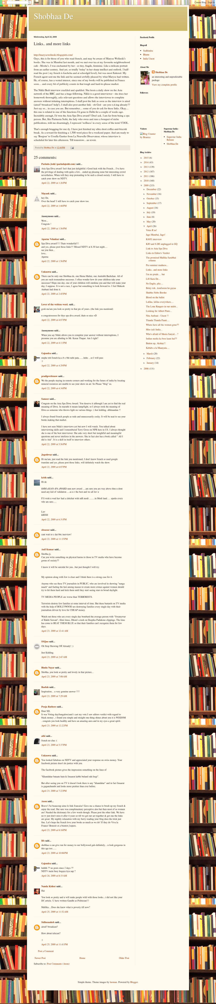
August (150, 207)
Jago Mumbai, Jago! (155, 234)
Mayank (45, 193)
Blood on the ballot (155, 297)
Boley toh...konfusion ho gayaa (161, 288)
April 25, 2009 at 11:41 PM (54, 944)
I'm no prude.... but (155, 274)
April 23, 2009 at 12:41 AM (54, 630)
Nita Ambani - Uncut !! (157, 315)
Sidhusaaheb (47, 922)
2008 (146, 368)
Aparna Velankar (50, 239)
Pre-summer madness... (157, 265)
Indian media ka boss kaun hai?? (161, 338)
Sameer (45, 399)
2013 (146, 166)
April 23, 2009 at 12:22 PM (54, 725)
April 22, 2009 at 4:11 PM (53, 342)
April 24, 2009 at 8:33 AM (54, 875)
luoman (113, 982)
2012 (146, 171)
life (43, 840)
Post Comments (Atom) (58, 963)
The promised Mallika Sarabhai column (161, 259)
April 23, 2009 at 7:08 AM (54, 676)
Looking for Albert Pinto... (159, 310)
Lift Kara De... (153, 278)
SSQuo (44, 641)
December (152, 189)
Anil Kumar (47, 549)
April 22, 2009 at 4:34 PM (53, 388)
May (149, 221)
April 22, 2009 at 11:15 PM (54, 538)
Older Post (124, 958)
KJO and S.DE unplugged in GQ (161, 243)
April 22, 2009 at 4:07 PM (53, 319)
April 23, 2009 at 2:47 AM (54, 657)
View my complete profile (164, 84)
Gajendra (46, 353)
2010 (146, 180)
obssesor (45, 530)
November (152, 193)
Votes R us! (151, 230)
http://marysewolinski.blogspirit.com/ (53, 54)
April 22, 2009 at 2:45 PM (53, 293)
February (151, 358)
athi (43, 736)
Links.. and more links (157, 269)
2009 (146, 185)
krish (44, 477)
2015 (146, 157)
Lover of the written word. (54, 304)
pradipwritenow (49, 376)
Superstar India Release (174, 138)
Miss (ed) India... (154, 329)
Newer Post (40, 958)
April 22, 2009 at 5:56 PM (53, 444)
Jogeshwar (46, 454)
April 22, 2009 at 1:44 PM (53, 205)
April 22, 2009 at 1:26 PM (53, 182)
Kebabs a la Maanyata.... (157, 347)
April (149, 226)
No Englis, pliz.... (154, 283)
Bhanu (146, 54)
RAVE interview (154, 239)
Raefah (45, 687)
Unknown (46, 271)
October (151, 198)
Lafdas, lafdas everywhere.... (160, 301)
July (149, 212)
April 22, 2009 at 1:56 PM (53, 228)
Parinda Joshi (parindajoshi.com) (58, 164)
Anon (44, 801)
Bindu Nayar (47, 667)
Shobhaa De (53, 15)
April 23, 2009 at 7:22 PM (53, 790)
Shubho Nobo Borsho (156, 292)
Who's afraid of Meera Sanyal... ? (162, 334)
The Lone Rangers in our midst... (162, 306)
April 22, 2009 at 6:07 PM (53, 466)
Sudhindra (148, 50)
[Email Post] (72, 147)
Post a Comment (46, 951)
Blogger (134, 982)
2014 (146, 162)
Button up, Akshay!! (156, 343)
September (152, 203)
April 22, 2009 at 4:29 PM (53, 365)
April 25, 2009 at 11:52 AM (54, 911)
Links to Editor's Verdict (158, 253)
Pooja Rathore (48, 706)
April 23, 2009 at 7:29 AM (54, 696)
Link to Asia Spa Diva (156, 248)
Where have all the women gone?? (162, 324)
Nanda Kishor (48, 886)
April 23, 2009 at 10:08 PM (54, 852)
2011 (146, 176)
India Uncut (148, 58)
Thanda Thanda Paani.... (157, 320)
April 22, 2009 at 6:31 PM (53, 519)
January (151, 362)
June (149, 216)
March (150, 353)
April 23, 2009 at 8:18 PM (53, 830)
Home (82, 958)
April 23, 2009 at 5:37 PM (53, 744)
